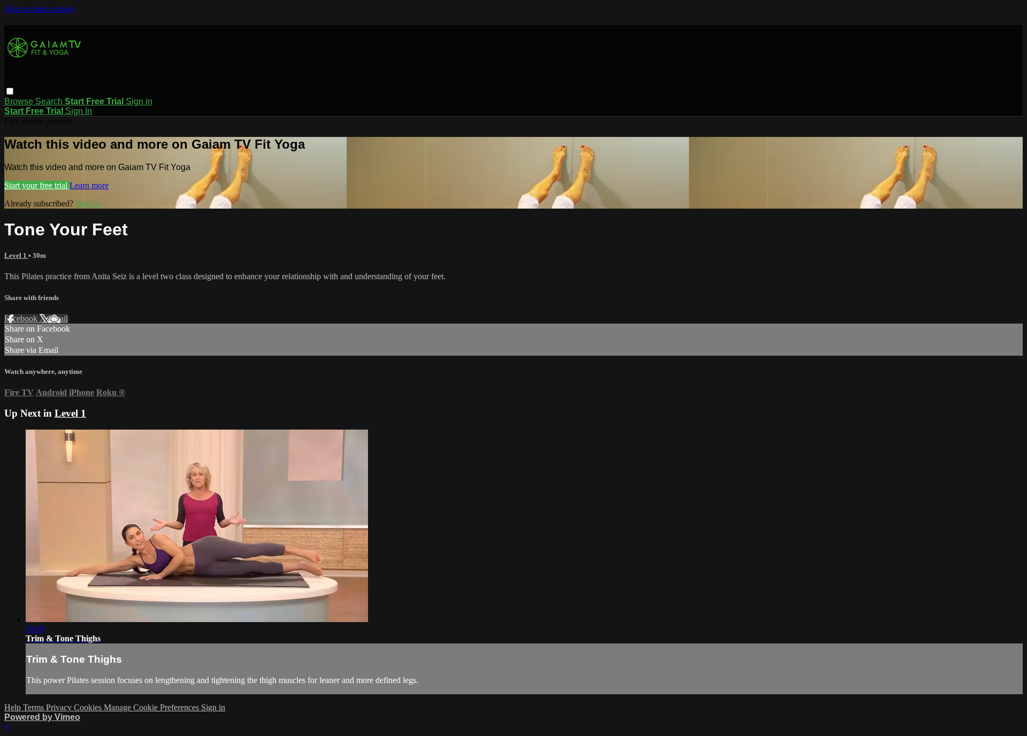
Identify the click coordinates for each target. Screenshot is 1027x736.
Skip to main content (39, 8)
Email (58, 318)
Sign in (139, 101)
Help (13, 707)
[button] (9, 91)
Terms (34, 707)
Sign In (78, 111)
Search (50, 101)
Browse (19, 101)
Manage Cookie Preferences (152, 707)
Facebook (22, 318)
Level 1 (16, 255)
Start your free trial (37, 185)
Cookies (89, 707)
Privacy (60, 707)
